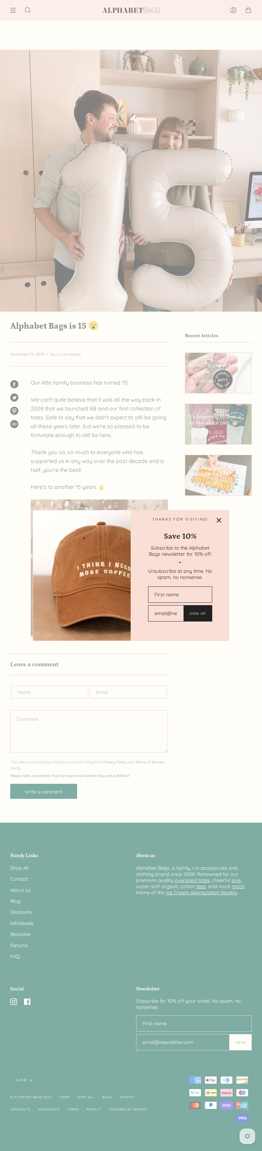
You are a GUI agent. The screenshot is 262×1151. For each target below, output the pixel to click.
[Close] (219, 520)
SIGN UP (198, 613)
